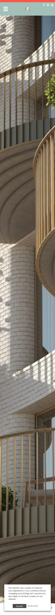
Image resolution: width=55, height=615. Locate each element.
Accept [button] (19, 606)
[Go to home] (27, 9)
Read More (33, 606)
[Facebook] (44, 5)
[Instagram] (48, 5)
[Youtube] (52, 5)
